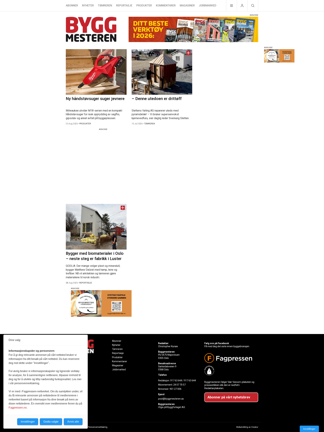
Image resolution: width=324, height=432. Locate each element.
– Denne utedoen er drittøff (157, 98)
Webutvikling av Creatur (247, 427)
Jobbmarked (207, 5)
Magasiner (187, 5)
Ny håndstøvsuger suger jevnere (95, 98)
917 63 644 (176, 380)
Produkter (144, 5)
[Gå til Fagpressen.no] (229, 358)
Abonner (72, 5)
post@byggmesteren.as (171, 398)
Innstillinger (309, 428)
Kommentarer (166, 5)
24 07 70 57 (179, 384)
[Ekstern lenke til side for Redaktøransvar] (229, 370)
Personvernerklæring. (98, 427)
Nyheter (88, 5)
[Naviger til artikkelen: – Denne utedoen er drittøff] (162, 72)
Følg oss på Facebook (216, 343)
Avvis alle (73, 421)
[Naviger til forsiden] (91, 30)
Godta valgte (51, 421)
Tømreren (105, 5)
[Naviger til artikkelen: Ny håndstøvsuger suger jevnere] (96, 72)
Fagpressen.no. (18, 407)
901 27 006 (175, 389)
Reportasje (124, 5)
